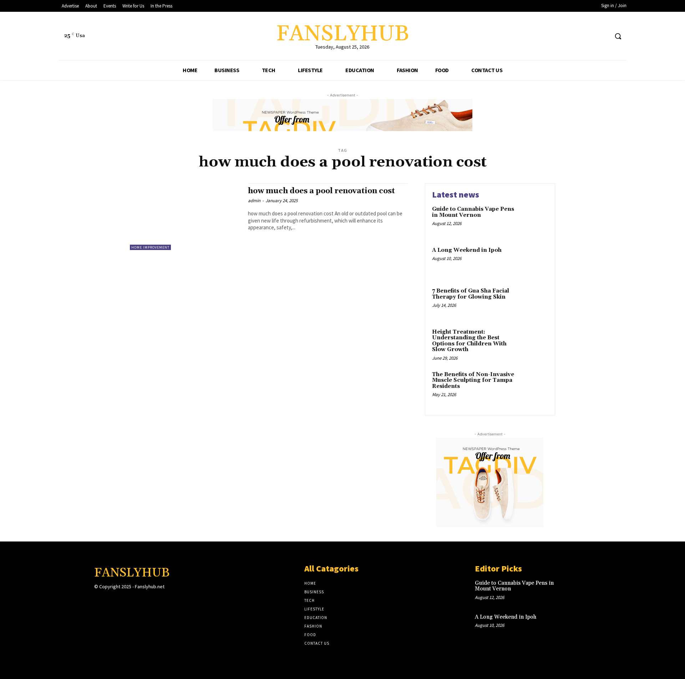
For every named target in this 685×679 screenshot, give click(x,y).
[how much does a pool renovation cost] (185, 216)
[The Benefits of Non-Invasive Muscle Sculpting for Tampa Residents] (533, 385)
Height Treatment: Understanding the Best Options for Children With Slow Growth (469, 341)
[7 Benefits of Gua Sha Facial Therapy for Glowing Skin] (533, 302)
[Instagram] (111, 600)
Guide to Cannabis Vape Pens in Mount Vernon (473, 212)
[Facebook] (576, 36)
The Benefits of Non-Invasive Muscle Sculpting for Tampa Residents (473, 380)
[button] (617, 36)
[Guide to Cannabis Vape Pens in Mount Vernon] (533, 220)
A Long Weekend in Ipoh (467, 250)
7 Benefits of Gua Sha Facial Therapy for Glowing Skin (470, 294)
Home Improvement (150, 247)
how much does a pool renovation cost (321, 191)
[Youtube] (603, 36)
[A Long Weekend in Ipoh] (533, 261)
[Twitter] (589, 36)
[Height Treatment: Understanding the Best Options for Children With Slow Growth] (533, 343)
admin (254, 201)
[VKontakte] (136, 600)
